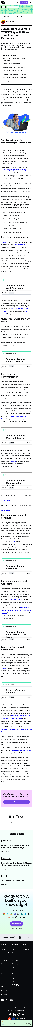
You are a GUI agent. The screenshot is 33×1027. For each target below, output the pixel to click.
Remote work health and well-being (14, 77)
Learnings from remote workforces (14, 81)
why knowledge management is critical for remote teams (16, 729)
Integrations (4, 956)
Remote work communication (12, 71)
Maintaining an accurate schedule (14, 74)
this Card (13, 541)
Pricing (3, 949)
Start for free (5, 510)
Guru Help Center (27, 949)
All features (4, 960)
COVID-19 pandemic (15, 599)
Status (24, 953)
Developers (15, 960)
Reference (14, 956)
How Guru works (5, 953)
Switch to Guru (5, 991)
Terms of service (9, 1008)
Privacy (26, 1008)
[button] (30, 2)
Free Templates (5, 994)
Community (15, 964)
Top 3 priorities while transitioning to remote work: (14, 59)
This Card (4, 242)
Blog (13, 967)
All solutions (4, 964)
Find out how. (5, 500)
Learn (13, 949)
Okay (28, 1023)
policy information (19, 245)
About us (3, 982)
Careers (3, 978)
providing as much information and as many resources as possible (16, 610)
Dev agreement (19, 1008)
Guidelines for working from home (14, 67)
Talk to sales (24, 2)
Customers (14, 953)
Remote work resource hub (11, 64)
